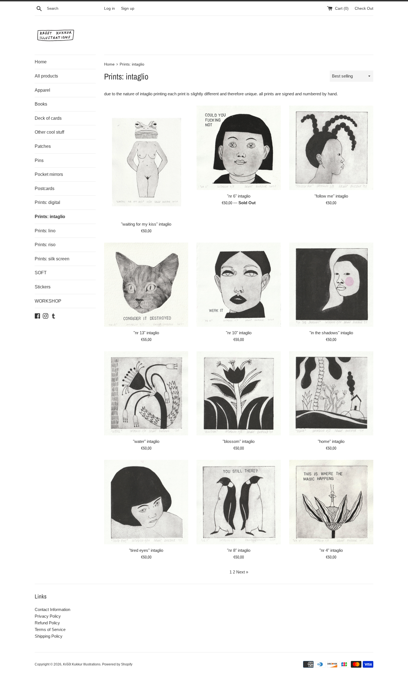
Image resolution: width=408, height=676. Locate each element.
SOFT (41, 272)
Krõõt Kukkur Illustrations (81, 664)
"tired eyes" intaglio (146, 550)
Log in (109, 8)
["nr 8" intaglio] (239, 502)
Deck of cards (48, 118)
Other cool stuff (49, 132)
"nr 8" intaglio (238, 550)
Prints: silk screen (52, 258)
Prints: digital (47, 202)
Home (41, 61)
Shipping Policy (48, 636)
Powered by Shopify (117, 664)
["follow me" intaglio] (331, 148)
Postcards (44, 188)
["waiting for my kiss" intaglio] (146, 162)
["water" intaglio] (146, 393)
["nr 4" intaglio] (331, 502)
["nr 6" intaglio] (239, 148)
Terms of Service (50, 629)
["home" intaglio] (331, 393)
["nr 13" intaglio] (146, 285)
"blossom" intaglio (239, 441)
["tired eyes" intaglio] (146, 502)
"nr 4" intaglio (331, 550)
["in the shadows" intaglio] (331, 285)
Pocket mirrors (49, 174)
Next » (242, 572)
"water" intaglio (146, 441)
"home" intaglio (331, 441)
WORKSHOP (48, 301)
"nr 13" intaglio (146, 332)
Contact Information (52, 609)
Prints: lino (45, 230)
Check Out (364, 8)
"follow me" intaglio (331, 196)
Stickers (43, 287)
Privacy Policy (48, 616)
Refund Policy (47, 622)
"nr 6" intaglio (238, 196)
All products (46, 76)
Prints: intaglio (50, 216)
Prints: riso (45, 244)
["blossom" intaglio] (239, 393)
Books (41, 104)
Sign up (127, 8)
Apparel (42, 90)
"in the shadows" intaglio (331, 332)
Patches (43, 146)
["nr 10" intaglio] (239, 285)
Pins (39, 160)
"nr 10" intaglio (238, 332)
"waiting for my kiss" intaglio (146, 224)
